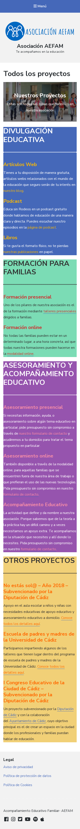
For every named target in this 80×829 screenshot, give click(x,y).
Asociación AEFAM (40, 46)
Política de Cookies (17, 785)
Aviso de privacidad (18, 767)
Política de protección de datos (27, 776)
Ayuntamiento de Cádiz (27, 721)
